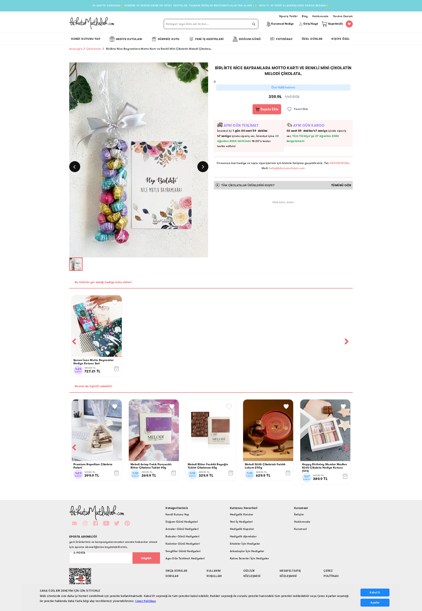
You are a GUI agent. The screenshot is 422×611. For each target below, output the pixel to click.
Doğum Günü (250, 39)
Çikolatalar (94, 48)
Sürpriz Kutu (169, 39)
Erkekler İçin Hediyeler (245, 543)
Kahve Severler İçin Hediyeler (249, 558)
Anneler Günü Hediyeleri (182, 529)
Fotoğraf (284, 39)
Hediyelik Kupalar (242, 529)
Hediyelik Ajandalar (243, 536)
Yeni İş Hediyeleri (209, 39)
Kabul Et (375, 592)
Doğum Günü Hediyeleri (182, 521)
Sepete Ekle (269, 109)
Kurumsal (300, 529)
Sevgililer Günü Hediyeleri (183, 551)
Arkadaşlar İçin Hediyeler (247, 551)
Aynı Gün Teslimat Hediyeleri (185, 558)
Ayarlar (374, 602)
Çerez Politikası (145, 601)
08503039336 (339, 163)
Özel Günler (312, 38)
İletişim (299, 514)
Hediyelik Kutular (241, 514)
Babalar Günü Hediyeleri (182, 536)
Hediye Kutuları (129, 39)
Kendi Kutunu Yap (85, 38)
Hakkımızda (302, 521)
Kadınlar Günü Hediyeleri (183, 543)
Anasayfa (75, 48)
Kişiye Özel (340, 38)
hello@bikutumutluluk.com (287, 168)
